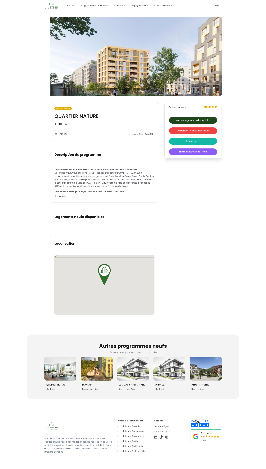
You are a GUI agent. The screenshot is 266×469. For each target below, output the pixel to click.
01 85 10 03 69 (210, 107)
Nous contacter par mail (193, 151)
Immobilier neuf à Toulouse (130, 431)
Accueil (70, 5)
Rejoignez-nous (139, 5)
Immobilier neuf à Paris (128, 426)
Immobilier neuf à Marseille (130, 446)
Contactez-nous (163, 5)
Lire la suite (60, 196)
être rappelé (193, 141)
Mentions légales (162, 426)
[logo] (71, 426)
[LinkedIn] (155, 437)
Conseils (118, 5)
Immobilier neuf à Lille (128, 441)
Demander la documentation (193, 130)
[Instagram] (166, 437)
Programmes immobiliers (94, 5)
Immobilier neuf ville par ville (131, 451)
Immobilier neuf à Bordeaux (130, 436)
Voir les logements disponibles (193, 120)
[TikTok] (161, 437)
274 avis (204, 440)
